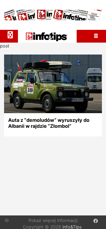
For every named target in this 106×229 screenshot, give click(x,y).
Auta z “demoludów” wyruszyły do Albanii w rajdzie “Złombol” (48, 123)
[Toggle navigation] (10, 35)
